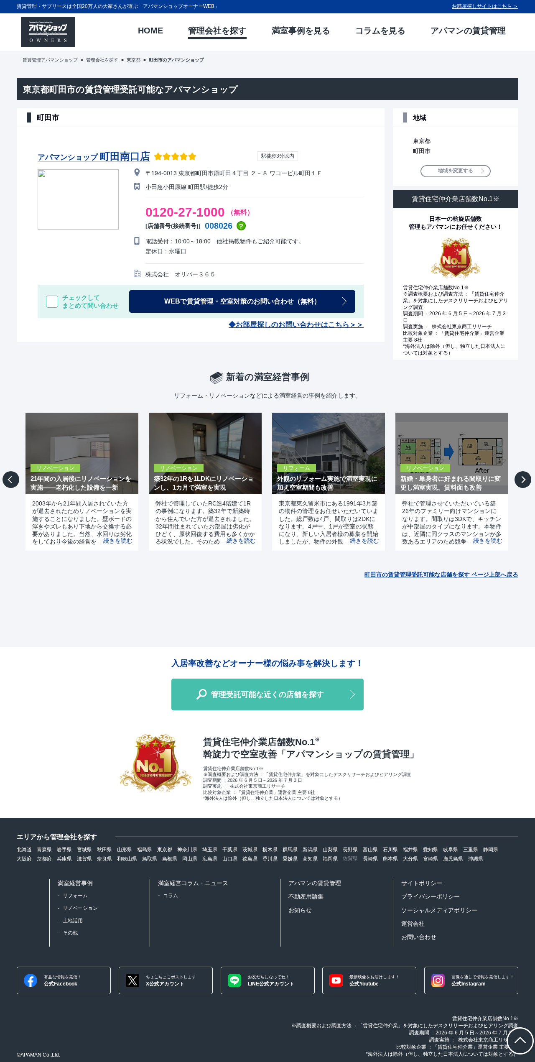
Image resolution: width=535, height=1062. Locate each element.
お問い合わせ (418, 937)
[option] (78, 482)
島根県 (169, 859)
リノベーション (80, 908)
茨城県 (249, 850)
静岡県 (490, 850)
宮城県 (84, 850)
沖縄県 (475, 859)
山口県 (229, 859)
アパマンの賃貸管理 (314, 883)
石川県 (390, 850)
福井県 (410, 850)
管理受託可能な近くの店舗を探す (267, 694)
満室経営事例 (75, 883)
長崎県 (370, 859)
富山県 (370, 850)
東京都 (133, 59)
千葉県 (229, 850)
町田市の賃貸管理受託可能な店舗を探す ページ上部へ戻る (441, 574)
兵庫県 (64, 859)
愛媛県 (290, 859)
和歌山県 (127, 859)
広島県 (209, 859)
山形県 (124, 850)
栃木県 (270, 850)
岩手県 (64, 850)
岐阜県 (450, 850)
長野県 (350, 850)
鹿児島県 (453, 859)
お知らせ (300, 910)
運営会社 (413, 923)
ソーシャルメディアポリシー (439, 910)
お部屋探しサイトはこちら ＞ (485, 6)
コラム (170, 896)
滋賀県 (84, 859)
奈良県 (104, 859)
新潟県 (310, 850)
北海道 (24, 850)
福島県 (144, 850)
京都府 (44, 859)
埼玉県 (209, 850)
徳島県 (249, 859)
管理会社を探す (102, 59)
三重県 (470, 850)
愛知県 (430, 850)
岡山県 (189, 859)
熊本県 (390, 859)
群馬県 (290, 850)
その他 (70, 933)
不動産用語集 (306, 896)
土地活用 (73, 921)
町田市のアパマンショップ (176, 59)
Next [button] (523, 487)
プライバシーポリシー (430, 896)
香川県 (270, 859)
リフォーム (75, 896)
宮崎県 (430, 859)
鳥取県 (149, 859)
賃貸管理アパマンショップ (50, 59)
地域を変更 (455, 171)
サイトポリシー (421, 883)
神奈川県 (187, 850)
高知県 (310, 859)
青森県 (44, 850)
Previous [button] (12, 485)
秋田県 (104, 850)
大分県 (410, 859)
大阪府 (24, 859)
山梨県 (330, 850)
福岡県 (330, 859)
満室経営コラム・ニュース (193, 883)
